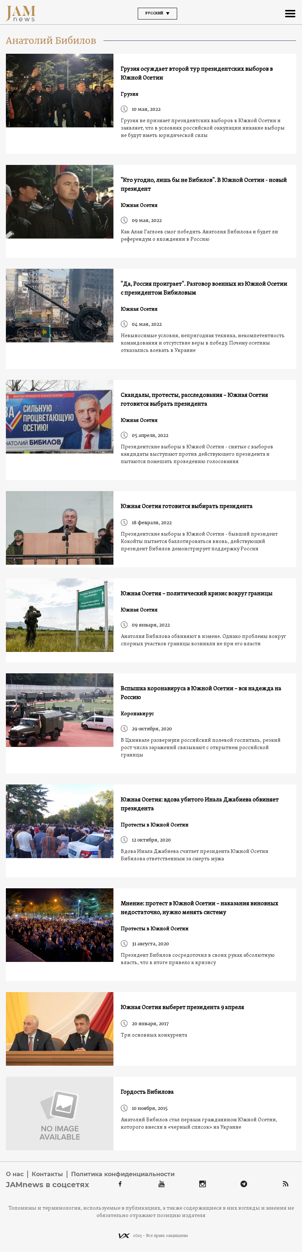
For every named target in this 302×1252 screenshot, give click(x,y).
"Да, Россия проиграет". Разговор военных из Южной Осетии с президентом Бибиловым (204, 289)
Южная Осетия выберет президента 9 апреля (182, 1007)
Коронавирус (137, 714)
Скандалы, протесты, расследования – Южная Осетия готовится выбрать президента (194, 400)
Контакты (47, 1174)
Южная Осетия (139, 205)
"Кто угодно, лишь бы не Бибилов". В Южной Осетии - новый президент (204, 185)
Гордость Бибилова (147, 1092)
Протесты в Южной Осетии (155, 825)
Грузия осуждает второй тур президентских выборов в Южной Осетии (197, 74)
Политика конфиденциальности (123, 1174)
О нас (15, 1174)
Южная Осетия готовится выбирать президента (187, 506)
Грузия (129, 94)
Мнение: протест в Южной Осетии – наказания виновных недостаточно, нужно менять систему (199, 908)
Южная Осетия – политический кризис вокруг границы (197, 593)
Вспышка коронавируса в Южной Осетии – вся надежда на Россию (201, 693)
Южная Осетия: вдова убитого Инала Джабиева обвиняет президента (200, 804)
